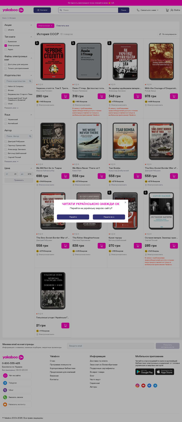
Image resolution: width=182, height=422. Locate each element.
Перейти (73, 217)
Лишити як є (109, 217)
